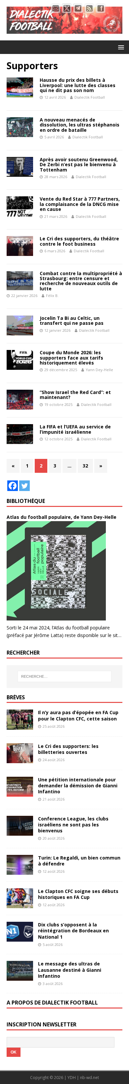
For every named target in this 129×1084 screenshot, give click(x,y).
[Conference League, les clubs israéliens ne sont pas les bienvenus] (20, 832)
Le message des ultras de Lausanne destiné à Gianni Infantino (69, 970)
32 (85, 466)
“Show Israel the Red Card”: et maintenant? (75, 394)
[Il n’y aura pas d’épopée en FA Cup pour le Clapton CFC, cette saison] (20, 725)
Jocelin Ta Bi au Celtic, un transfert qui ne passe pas (72, 320)
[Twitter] (24, 485)
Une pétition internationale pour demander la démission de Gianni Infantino (77, 785)
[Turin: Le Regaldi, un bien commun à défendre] (20, 871)
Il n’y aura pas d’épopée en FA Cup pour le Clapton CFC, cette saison (78, 715)
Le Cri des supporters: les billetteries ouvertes (68, 749)
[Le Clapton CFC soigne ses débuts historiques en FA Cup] (20, 904)
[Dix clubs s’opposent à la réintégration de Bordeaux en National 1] (20, 938)
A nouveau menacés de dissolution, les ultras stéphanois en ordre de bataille (79, 125)
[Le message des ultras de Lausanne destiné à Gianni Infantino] (20, 977)
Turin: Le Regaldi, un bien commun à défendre (79, 861)
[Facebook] (12, 485)
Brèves (16, 697)
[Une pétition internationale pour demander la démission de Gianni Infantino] (20, 792)
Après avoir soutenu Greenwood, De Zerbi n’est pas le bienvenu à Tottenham (79, 164)
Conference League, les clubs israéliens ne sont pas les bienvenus (73, 824)
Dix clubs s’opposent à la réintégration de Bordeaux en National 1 (73, 930)
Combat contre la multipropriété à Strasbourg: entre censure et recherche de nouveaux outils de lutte (81, 281)
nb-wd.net (89, 1077)
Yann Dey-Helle (99, 369)
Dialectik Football (89, 97)
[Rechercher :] (65, 676)
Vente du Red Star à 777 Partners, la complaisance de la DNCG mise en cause (80, 204)
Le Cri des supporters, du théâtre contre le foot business (79, 241)
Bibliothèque (26, 501)
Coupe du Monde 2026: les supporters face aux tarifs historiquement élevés (71, 357)
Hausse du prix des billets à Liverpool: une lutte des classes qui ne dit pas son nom (77, 85)
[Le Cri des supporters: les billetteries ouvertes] (20, 759)
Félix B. (52, 295)
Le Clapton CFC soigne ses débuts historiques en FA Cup (78, 894)
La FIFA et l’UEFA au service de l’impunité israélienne (75, 429)
